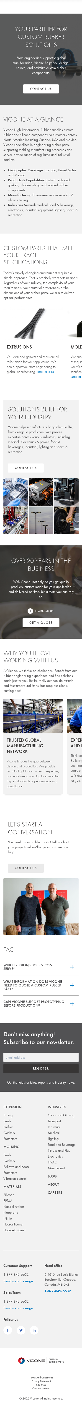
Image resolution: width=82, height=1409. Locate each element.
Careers (55, 1192)
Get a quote (40, 623)
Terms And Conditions (41, 1377)
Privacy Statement (41, 1381)
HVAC (52, 1162)
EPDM (7, 1200)
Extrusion (12, 1107)
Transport (54, 1121)
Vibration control (14, 1178)
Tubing (8, 1115)
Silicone (8, 1194)
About (53, 1184)
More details (45, 372)
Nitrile (7, 1218)
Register (41, 1068)
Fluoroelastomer (14, 1230)
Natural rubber (13, 1206)
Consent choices (41, 1388)
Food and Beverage (62, 1144)
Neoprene (10, 1212)
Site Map (41, 1385)
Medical (53, 1132)
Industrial (54, 1127)
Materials (12, 1186)
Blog (52, 1176)
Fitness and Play (59, 1150)
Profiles (8, 1127)
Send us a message (18, 1281)
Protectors (10, 1138)
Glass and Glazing (61, 1115)
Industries (57, 1107)
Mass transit (56, 1168)
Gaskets (9, 1132)
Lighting (53, 1138)
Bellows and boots (16, 1166)
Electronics (55, 1156)
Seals (7, 1121)
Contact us (41, 89)
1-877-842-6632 (57, 1291)
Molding (11, 1146)
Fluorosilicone (13, 1224)
